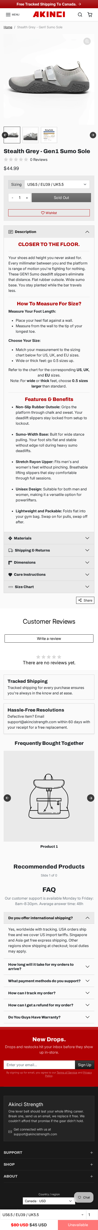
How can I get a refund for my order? (40, 1005)
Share (88, 600)
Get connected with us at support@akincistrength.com (35, 1131)
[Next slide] (93, 135)
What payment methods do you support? (44, 981)
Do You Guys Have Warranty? (34, 1017)
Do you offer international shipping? (40, 918)
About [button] (11, 1176)
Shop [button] (9, 1164)
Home (8, 27)
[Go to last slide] (5, 135)
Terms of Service (67, 1072)
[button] (12, 14)
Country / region (49, 1194)
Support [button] (13, 1152)
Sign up (84, 1065)
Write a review (49, 638)
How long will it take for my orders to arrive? (41, 967)
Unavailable (78, 1224)
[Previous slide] (7, 878)
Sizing (16, 184)
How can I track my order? (32, 993)
